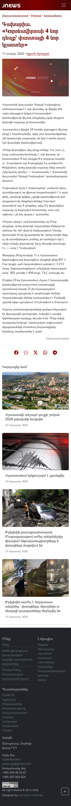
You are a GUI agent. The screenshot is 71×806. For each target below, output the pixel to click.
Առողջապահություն (14, 713)
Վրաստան (45, 653)
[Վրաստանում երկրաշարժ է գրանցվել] (35, 451)
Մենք (5, 644)
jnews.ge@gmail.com (16, 764)
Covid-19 (8, 695)
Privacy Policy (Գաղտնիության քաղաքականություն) (15, 674)
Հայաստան (45, 658)
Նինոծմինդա (46, 662)
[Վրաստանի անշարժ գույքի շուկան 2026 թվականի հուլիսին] (35, 390)
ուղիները (7, 717)
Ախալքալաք (46, 649)
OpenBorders (11, 759)
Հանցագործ (9, 721)
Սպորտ (7, 730)
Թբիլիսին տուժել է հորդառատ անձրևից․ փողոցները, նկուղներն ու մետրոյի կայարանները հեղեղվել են (32, 606)
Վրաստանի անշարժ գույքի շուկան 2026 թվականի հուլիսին (32, 416)
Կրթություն (9, 699)
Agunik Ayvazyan (38, 54)
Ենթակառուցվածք (13, 708)
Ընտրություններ (12, 704)
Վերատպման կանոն (57, 338)
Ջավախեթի (45, 666)
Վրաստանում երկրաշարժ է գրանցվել (34, 475)
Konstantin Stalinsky (30, 795)
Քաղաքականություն (15, 15)
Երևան (42, 680)
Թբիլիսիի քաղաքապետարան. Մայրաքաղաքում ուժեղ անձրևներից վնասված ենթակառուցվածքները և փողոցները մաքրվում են (33, 538)
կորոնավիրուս (53, 15)
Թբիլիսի (36, 15)
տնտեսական (10, 726)
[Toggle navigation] (64, 5)
